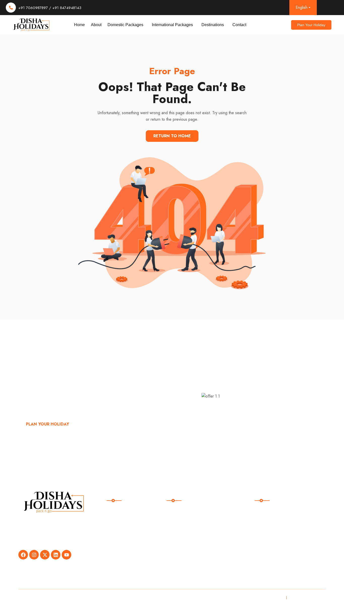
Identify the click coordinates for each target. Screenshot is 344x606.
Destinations (212, 25)
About (96, 25)
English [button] (301, 7)
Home (79, 25)
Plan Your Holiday (47, 424)
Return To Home (172, 136)
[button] (127, 25)
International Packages (172, 25)
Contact (239, 25)
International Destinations (194, 542)
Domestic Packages (125, 25)
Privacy (276, 597)
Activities (178, 553)
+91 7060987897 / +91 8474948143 (49, 8)
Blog (114, 542)
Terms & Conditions (306, 597)
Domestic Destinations (191, 532)
